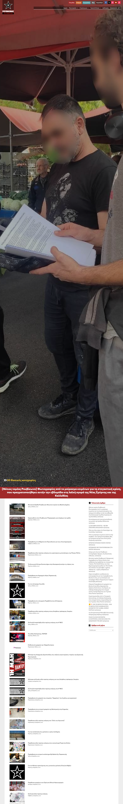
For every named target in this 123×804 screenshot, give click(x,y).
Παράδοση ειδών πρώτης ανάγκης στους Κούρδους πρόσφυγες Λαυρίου (50, 611)
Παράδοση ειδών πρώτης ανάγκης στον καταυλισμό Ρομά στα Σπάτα (49, 743)
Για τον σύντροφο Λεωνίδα (36, 584)
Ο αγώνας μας (83, 8)
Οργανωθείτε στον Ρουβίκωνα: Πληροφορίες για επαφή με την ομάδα (49, 518)
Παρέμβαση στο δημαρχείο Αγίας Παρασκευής (42, 575)
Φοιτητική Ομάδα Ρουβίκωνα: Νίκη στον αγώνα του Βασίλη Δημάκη (49, 504)
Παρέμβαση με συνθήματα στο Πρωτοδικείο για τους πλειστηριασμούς (50, 541)
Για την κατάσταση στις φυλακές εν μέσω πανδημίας (44, 732)
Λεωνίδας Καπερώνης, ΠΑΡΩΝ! (37, 634)
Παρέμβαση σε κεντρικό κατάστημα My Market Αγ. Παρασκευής (47, 754)
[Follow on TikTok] (119, 2)
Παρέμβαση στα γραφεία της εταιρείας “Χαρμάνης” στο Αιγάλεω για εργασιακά (52, 698)
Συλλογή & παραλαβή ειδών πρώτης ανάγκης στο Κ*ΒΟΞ (45, 622)
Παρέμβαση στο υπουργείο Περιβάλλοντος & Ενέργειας (45, 601)
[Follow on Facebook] (106, 2)
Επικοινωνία (113, 8)
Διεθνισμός (105, 8)
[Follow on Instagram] (112, 2)
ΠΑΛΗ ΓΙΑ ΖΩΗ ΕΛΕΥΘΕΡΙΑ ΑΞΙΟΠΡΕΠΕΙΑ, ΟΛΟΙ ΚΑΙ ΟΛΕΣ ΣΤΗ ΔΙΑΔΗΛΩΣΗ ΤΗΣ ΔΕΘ (99, 619)
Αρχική (65, 8)
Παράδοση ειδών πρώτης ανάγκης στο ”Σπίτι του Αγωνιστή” (46, 720)
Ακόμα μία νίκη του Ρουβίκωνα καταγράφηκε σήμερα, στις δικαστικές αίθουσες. (100, 554)
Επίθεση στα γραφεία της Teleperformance (41, 645)
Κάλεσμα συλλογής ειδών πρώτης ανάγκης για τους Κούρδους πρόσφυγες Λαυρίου (53, 679)
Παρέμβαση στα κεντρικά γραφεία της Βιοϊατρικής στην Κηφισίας (48, 709)
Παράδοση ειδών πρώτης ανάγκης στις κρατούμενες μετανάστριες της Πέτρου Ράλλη (54, 553)
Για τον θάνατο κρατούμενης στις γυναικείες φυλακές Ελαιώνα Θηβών (49, 765)
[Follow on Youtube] (116, 2)
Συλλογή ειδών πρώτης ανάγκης (38, 794)
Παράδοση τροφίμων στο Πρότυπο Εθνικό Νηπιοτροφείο (45, 782)
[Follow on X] (109, 2)
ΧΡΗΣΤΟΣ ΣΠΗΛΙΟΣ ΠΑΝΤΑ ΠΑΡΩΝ (100, 543)
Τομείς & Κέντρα (94, 8)
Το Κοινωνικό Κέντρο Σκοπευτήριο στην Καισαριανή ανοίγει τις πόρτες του (51, 564)
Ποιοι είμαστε (72, 8)
